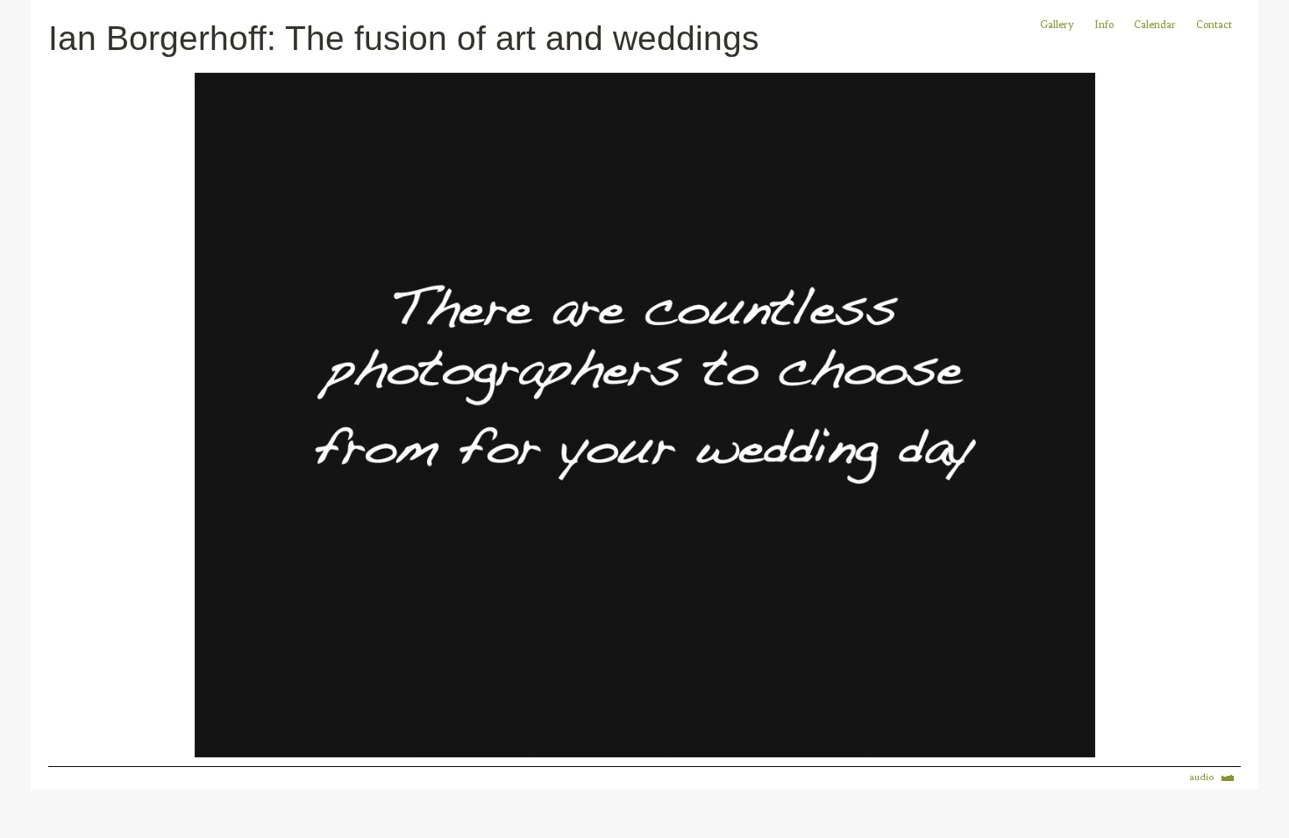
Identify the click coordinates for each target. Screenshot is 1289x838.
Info (1104, 24)
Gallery (1057, 24)
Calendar (1156, 24)
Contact (1214, 24)
